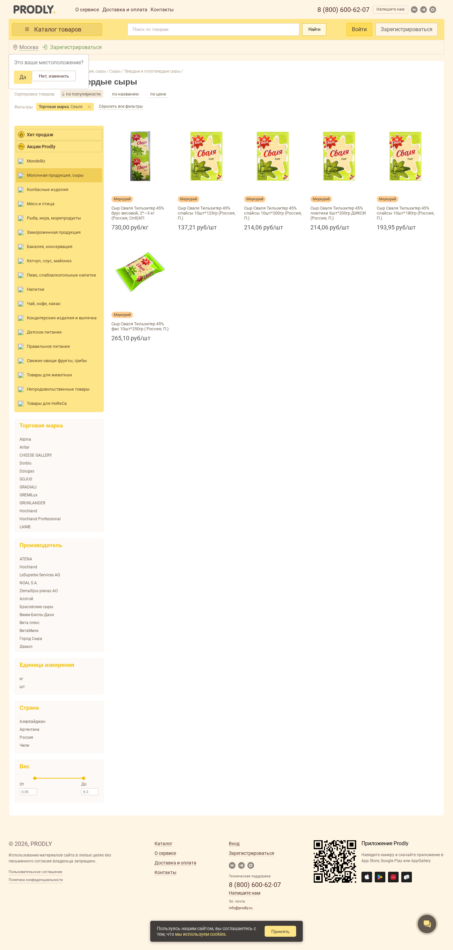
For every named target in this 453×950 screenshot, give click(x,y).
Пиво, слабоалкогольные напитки (61, 275)
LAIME (25, 527)
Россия (26, 737)
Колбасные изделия (47, 189)
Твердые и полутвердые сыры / (153, 71)
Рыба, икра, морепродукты (54, 218)
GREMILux (28, 495)
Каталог (163, 843)
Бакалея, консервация (49, 246)
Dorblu (26, 463)
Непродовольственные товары (58, 389)
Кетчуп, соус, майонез (49, 260)
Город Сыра (31, 638)
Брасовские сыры (36, 606)
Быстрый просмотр (140, 189)
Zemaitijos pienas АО (39, 591)
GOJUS (26, 479)
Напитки (35, 289)
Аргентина (29, 729)
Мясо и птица (40, 203)
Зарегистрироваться (406, 29)
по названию (125, 94)
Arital (24, 447)
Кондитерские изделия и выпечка (62, 317)
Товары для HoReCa (47, 403)
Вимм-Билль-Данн (37, 614)
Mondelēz (36, 160)
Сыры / (115, 71)
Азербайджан (32, 721)
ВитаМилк (29, 630)
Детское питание (44, 332)
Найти (314, 29)
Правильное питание (48, 346)
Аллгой (26, 599)
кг (21, 678)
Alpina (25, 439)
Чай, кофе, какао (43, 303)
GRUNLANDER (32, 503)
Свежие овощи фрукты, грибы (57, 360)
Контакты (162, 10)
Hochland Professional (40, 519)
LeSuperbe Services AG (40, 575)
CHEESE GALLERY (36, 455)
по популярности (83, 94)
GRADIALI (28, 487)
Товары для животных (49, 374)
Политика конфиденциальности (36, 880)
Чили (24, 745)
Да (23, 77)
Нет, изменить (54, 76)
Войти (359, 29)
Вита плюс (29, 622)
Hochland (28, 511)
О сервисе (87, 10)
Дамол (26, 646)
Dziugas (27, 471)
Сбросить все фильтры (121, 106)
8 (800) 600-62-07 (343, 10)
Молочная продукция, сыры (55, 175)
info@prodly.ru (240, 908)
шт (22, 686)
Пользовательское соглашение (35, 872)
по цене (158, 94)
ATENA (26, 559)
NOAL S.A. (29, 583)
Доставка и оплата (124, 10)
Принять (280, 931)
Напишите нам (390, 9)
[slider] (34, 778)
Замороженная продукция (54, 232)
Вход (234, 843)
